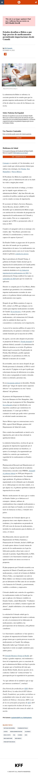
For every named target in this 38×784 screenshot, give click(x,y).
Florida (23, 169)
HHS (26, 735)
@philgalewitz (27, 717)
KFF (29, 702)
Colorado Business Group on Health (17, 656)
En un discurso (16, 311)
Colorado (6, 163)
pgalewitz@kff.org (17, 717)
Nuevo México (17, 171)
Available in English (5, 54)
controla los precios (21, 254)
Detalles (19, 138)
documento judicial (13, 383)
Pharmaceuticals (23, 728)
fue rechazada (7, 405)
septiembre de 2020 (9, 279)
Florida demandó (26, 341)
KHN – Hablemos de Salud (19, 156)
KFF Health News (12, 23)
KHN (26, 688)
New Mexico (18, 738)
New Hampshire (8, 738)
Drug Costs (7, 735)
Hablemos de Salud (10, 148)
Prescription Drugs (9, 741)
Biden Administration (16, 731)
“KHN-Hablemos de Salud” (20, 153)
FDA (14, 735)
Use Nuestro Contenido (12, 131)
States (5, 731)
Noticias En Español (9, 728)
